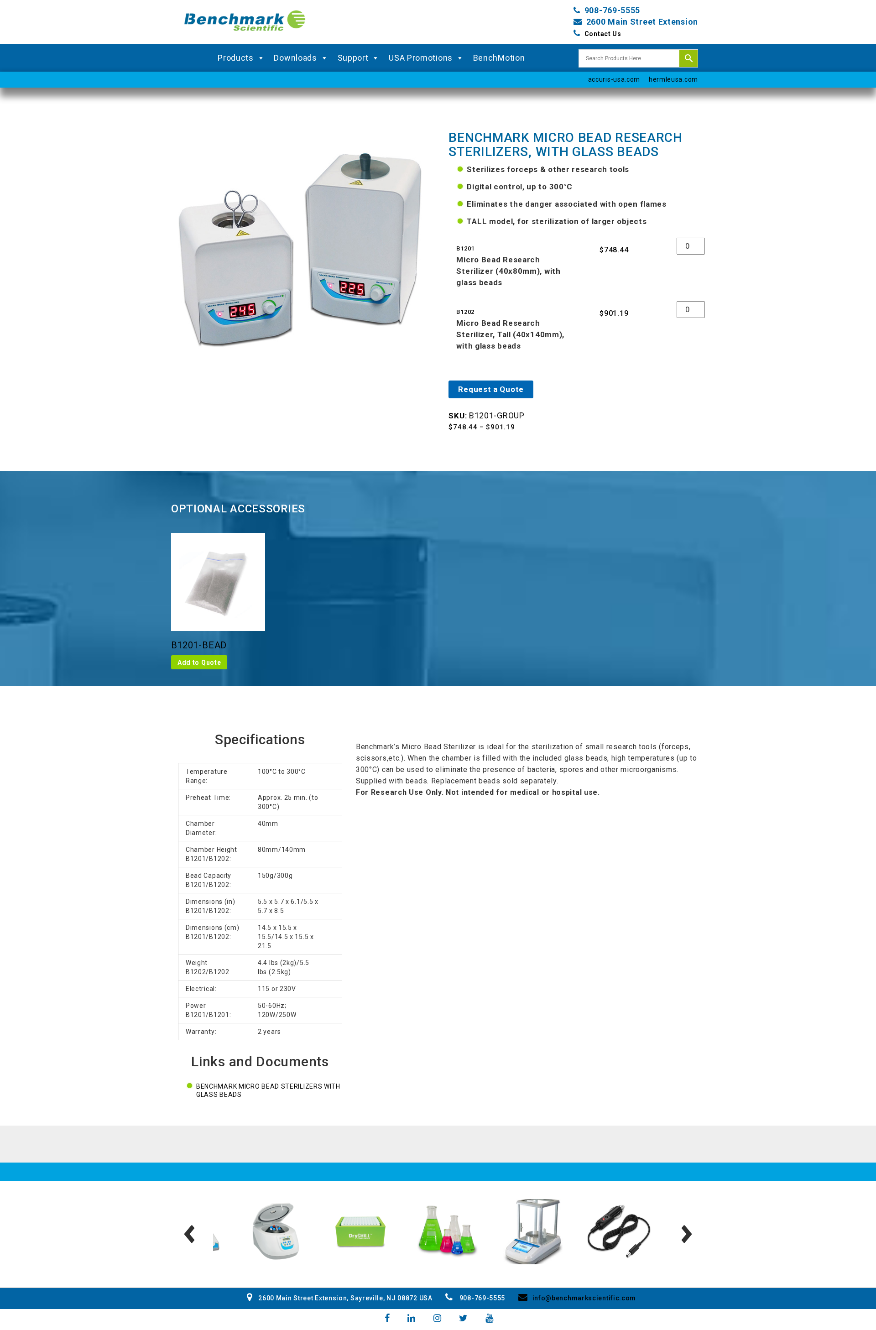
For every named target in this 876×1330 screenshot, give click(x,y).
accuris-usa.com (614, 79)
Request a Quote (491, 389)
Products (236, 58)
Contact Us (602, 33)
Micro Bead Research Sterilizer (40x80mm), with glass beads (508, 271)
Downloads (295, 58)
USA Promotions (421, 58)
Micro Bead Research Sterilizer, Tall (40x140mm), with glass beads (510, 334)
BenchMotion (499, 58)
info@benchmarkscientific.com (584, 1298)
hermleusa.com (673, 79)
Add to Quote (199, 662)
